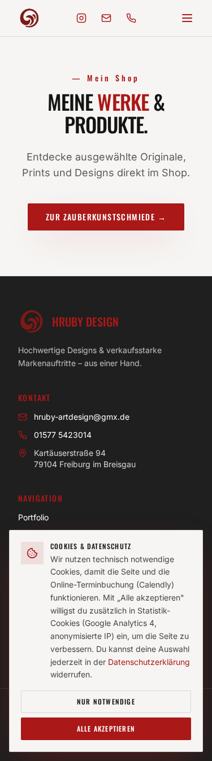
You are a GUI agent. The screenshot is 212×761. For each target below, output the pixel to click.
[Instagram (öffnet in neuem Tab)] (81, 18)
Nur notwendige (106, 701)
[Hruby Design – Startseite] (29, 18)
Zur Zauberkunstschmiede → (106, 217)
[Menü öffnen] (187, 18)
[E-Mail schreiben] (106, 18)
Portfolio (33, 517)
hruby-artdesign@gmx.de (81, 416)
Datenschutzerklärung (149, 662)
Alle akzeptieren (106, 728)
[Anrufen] (131, 18)
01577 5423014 (63, 435)
